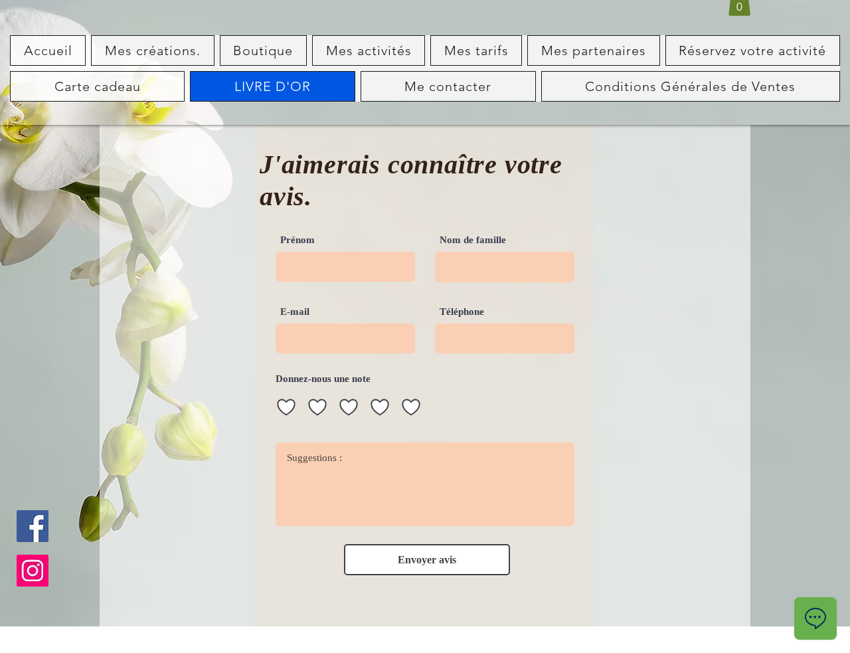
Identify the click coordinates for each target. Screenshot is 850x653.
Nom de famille (473, 240)
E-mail (294, 312)
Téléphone (462, 312)
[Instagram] (32, 571)
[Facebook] (32, 526)
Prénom (297, 240)
